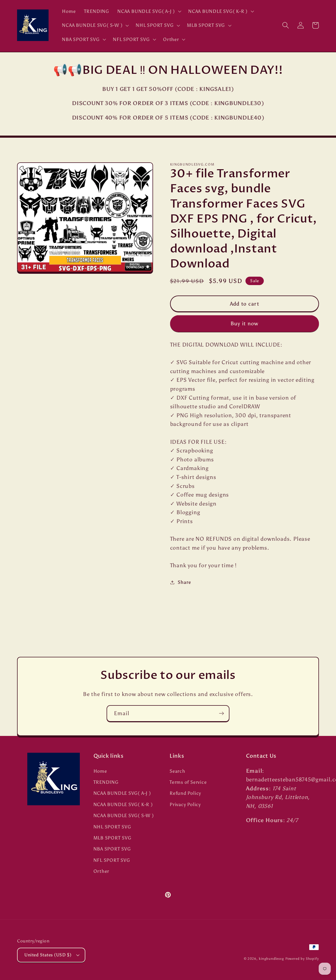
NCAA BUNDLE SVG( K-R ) (123, 804)
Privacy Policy (185, 804)
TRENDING (106, 782)
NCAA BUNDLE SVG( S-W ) (123, 815)
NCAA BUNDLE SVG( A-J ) (122, 793)
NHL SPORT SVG (112, 827)
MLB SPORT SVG (112, 838)
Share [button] (184, 582)
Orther (101, 871)
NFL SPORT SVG (111, 860)
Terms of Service (188, 782)
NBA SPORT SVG (112, 849)
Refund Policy (185, 793)
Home (100, 771)
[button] (148, 11)
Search (177, 771)
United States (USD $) (48, 954)
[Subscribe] (221, 713)
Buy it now (244, 323)
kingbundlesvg (271, 959)
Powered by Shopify (302, 959)
